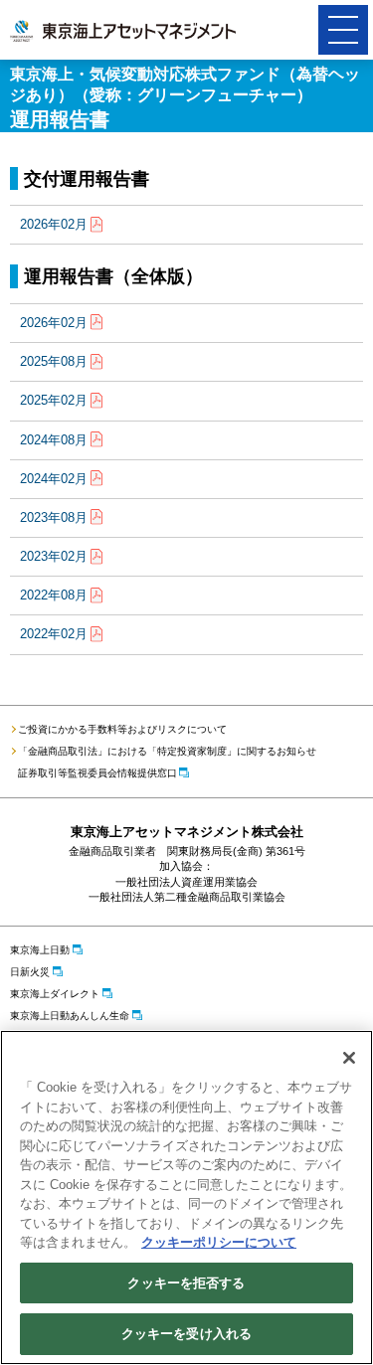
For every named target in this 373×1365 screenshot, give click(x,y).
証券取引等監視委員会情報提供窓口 (97, 773)
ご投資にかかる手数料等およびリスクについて (122, 729)
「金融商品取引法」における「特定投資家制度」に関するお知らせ (167, 751)
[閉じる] (349, 1058)
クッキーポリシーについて (218, 1242)
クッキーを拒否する (186, 1283)
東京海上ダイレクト (54, 993)
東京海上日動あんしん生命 (69, 1015)
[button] (343, 30)
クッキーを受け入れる (186, 1333)
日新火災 (30, 971)
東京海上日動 (40, 949)
